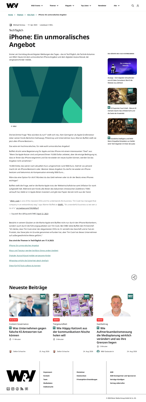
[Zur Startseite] (21, 376)
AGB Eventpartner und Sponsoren (123, 376)
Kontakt (46, 376)
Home (10, 15)
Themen (53, 6)
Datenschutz (81, 376)
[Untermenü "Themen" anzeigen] (58, 6)
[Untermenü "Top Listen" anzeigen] (90, 6)
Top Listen (85, 6)
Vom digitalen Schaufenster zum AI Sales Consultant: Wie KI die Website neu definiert (121, 80)
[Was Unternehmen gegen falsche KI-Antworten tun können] (29, 305)
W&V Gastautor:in (107, 351)
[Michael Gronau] (10, 25)
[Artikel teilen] (134, 277)
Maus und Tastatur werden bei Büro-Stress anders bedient (33, 250)
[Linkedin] (8, 388)
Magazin (68, 6)
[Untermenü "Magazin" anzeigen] (73, 6)
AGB (111, 372)
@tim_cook (15, 201)
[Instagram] (13, 388)
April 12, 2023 (42, 213)
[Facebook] (17, 388)
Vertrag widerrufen (117, 383)
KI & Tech (30, 15)
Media (100, 320)
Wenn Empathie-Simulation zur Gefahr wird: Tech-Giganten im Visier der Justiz (121, 141)
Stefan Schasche (19, 351)
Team (45, 379)
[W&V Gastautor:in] (98, 351)
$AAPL (60, 204)
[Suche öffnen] (133, 5)
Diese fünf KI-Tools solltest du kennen (25, 265)
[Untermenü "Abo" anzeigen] (119, 6)
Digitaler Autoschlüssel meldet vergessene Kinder (30, 255)
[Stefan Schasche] (10, 351)
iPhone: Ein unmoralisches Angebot (24, 245)
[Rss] (22, 388)
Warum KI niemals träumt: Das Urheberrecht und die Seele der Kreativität (122, 110)
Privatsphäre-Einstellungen (87, 379)
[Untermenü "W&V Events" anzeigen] (42, 6)
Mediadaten (47, 383)
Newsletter (102, 6)
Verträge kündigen (117, 379)
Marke (56, 320)
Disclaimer (81, 372)
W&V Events (35, 6)
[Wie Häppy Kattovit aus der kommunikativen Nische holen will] (73, 305)
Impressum (47, 372)
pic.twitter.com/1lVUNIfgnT (27, 208)
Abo (115, 6)
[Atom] (26, 388)
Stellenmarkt (48, 387)
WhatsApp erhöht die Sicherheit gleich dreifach (29, 260)
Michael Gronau (19, 25)
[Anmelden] (138, 5)
